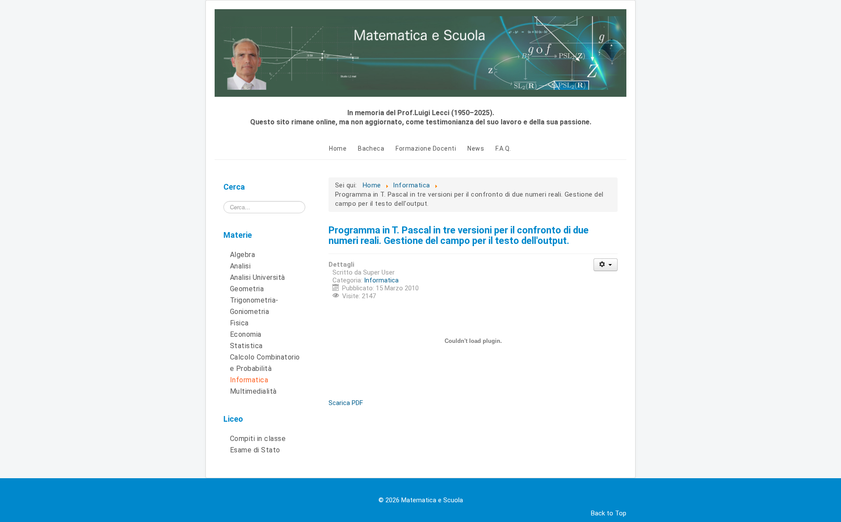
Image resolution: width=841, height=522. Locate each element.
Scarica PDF (346, 403)
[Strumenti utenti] (606, 264)
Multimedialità (253, 391)
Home (337, 148)
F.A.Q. (503, 148)
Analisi (240, 266)
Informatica (249, 380)
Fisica (239, 323)
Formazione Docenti (426, 148)
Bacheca (371, 148)
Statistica (246, 346)
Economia (245, 334)
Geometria (247, 289)
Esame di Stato (255, 450)
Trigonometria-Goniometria (254, 306)
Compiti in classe (258, 438)
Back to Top (608, 513)
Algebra (242, 254)
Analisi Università (257, 277)
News (475, 148)
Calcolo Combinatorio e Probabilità (265, 363)
